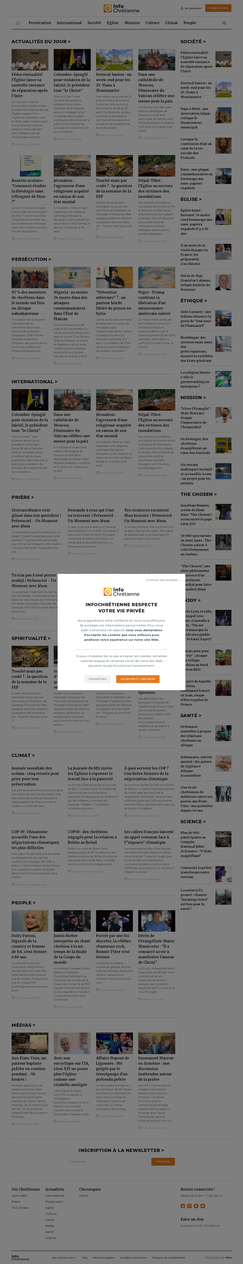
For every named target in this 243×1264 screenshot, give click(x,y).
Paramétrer (97, 679)
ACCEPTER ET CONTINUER (138, 679)
